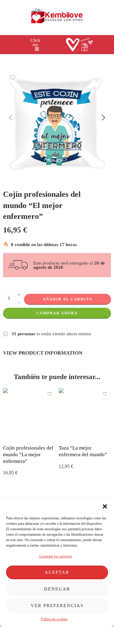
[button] (105, 506)
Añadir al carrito (67, 299)
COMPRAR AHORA (57, 313)
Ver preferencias (57, 605)
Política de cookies (54, 619)
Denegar (57, 588)
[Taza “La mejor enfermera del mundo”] (85, 414)
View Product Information (42, 353)
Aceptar (57, 572)
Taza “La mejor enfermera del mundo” (83, 451)
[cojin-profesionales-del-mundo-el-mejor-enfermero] (57, 123)
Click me (35, 42)
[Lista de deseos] (12, 78)
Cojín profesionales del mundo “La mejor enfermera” (28, 454)
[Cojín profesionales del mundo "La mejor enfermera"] (29, 414)
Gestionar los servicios (55, 556)
